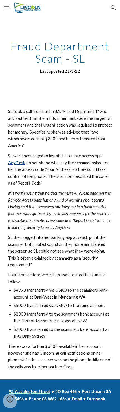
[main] (60, 57)
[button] (6, 7)
